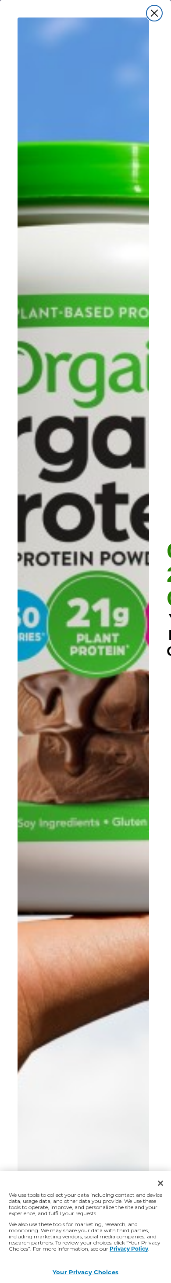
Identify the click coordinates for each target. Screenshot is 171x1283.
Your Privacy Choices (85, 1272)
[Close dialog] (154, 13)
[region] (85, 1227)
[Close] (160, 1183)
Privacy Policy (129, 1248)
